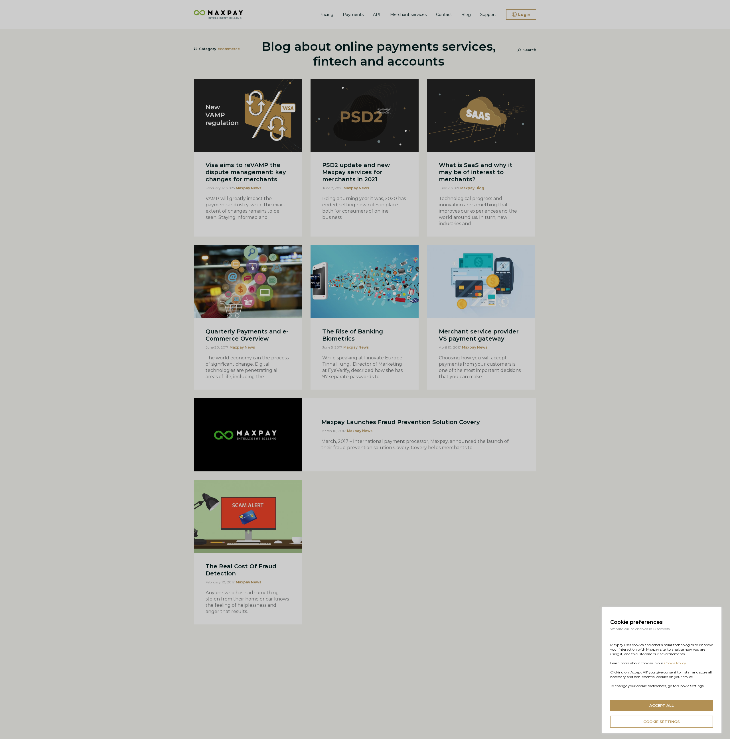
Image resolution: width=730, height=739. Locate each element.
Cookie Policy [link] (675, 663)
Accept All (661, 705)
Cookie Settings (661, 721)
